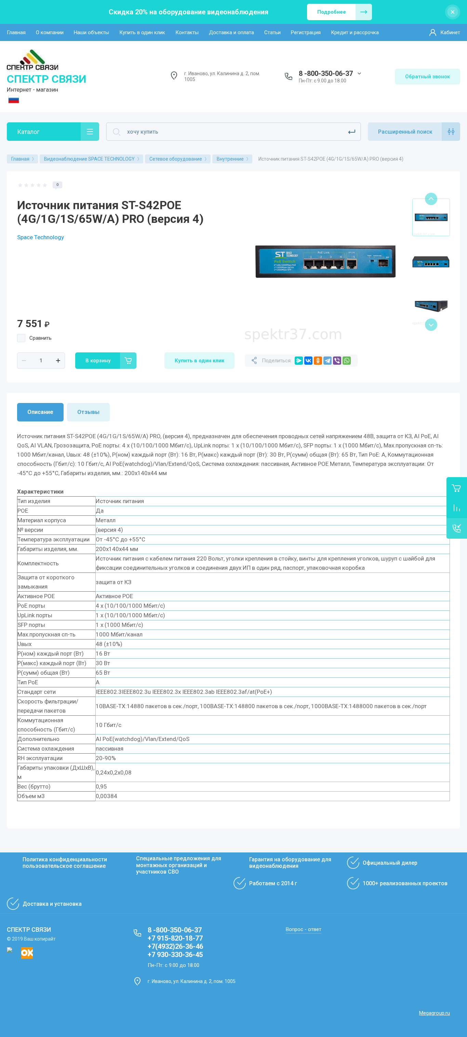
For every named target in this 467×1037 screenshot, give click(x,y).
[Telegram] (327, 360)
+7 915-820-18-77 (175, 938)
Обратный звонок (427, 76)
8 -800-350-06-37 (326, 73)
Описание (40, 412)
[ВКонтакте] (308, 360)
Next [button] (431, 325)
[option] (325, 261)
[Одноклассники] (318, 360)
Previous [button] (431, 199)
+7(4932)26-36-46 (175, 946)
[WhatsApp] (347, 360)
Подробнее (331, 12)
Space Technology (40, 237)
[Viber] (337, 360)
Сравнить (40, 338)
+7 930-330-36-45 (175, 955)
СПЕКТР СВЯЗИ (46, 78)
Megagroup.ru (434, 1013)
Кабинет (450, 32)
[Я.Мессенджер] (299, 360)
